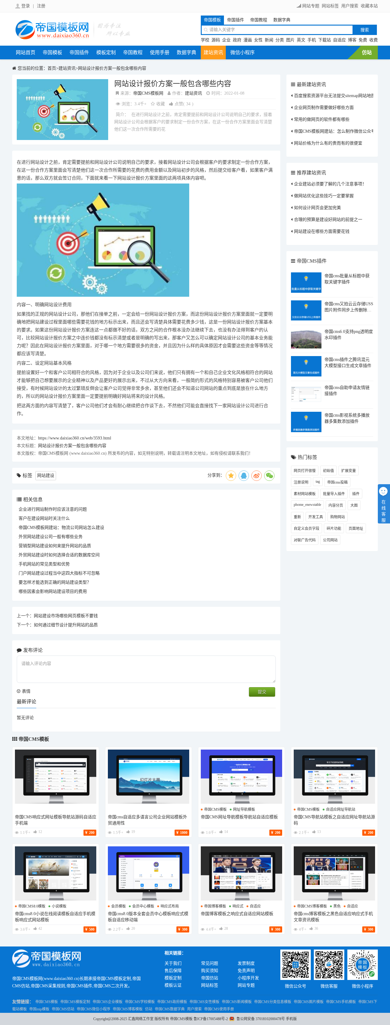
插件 (356, 494)
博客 (352, 40)
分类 (279, 40)
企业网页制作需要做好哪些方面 (324, 107)
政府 (237, 40)
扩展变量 (348, 471)
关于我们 (173, 963)
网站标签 (330, 6)
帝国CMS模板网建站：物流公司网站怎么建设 (61, 527)
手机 (311, 40)
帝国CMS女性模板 (204, 1002)
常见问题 (209, 963)
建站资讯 (213, 52)
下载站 (324, 40)
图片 (290, 40)
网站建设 (45, 475)
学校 (205, 40)
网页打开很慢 (305, 471)
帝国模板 (212, 20)
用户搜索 (349, 6)
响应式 (237, 906)
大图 (354, 505)
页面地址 (356, 528)
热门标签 (307, 457)
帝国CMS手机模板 (341, 1002)
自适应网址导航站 (340, 809)
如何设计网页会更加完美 (317, 207)
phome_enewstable (307, 504)
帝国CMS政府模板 (172, 1002)
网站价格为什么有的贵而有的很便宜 (328, 143)
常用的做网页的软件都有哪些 (321, 119)
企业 (226, 40)
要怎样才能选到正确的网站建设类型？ (55, 582)
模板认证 (173, 985)
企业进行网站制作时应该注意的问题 (53, 509)
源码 (215, 40)
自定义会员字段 (306, 528)
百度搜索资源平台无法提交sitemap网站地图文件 (339, 95)
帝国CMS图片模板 (309, 1002)
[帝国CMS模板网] (73, 38)
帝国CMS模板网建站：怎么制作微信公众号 (334, 131)
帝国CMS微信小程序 (93, 1009)
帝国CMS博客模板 (128, 1009)
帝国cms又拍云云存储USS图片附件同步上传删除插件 (348, 310)
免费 (363, 40)
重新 (297, 517)
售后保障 (173, 970)
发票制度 (246, 963)
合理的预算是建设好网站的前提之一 (328, 219)
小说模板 (59, 906)
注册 (41, 6)
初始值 (328, 471)
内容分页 (335, 505)
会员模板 (118, 906)
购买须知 (209, 970)
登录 (25, 6)
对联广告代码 (305, 540)
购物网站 (337, 517)
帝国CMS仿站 (63, 1009)
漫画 (247, 40)
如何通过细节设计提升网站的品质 (66, 625)
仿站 (367, 52)
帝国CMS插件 (312, 261)
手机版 (291, 1019)
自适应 (339, 40)
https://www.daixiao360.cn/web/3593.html (74, 438)
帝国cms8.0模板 (31, 906)
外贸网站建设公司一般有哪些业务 (51, 536)
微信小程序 (242, 52)
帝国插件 (235, 20)
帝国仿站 (209, 978)
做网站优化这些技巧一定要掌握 (324, 196)
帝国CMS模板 (34, 739)
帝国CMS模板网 (148, 93)
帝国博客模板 (215, 906)
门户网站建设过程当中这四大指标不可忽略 (59, 573)
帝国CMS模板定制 (75, 1002)
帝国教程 (258, 20)
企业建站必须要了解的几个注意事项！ (330, 184)
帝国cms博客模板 (312, 906)
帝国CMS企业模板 (107, 1002)
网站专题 (310, 6)
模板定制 (106, 52)
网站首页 (25, 52)
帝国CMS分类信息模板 (272, 1002)
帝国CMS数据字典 (170, 1009)
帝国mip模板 (39, 1009)
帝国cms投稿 (337, 482)
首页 (52, 68)
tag (318, 481)
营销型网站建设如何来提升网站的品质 (55, 546)
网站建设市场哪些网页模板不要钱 (66, 616)
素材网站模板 (305, 494)
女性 (258, 40)
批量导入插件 (334, 494)
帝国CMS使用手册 (219, 1009)
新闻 (269, 40)
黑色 (337, 906)
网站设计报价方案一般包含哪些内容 (112, 68)
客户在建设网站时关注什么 (44, 518)
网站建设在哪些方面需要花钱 (321, 231)
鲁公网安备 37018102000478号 (260, 1019)
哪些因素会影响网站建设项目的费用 (53, 591)
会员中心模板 (143, 906)
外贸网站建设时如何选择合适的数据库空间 (59, 555)
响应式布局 (170, 906)
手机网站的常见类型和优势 (44, 564)
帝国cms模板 (215, 809)
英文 (301, 40)
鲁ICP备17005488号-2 (210, 1019)
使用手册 (159, 52)
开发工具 (315, 517)
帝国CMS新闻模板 (237, 1002)
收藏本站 (369, 6)
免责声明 (246, 970)
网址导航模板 (244, 809)
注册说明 (301, 482)
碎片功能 (334, 528)
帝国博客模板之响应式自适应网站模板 (237, 913)
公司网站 (330, 540)
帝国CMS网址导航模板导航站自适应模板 (239, 817)
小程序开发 (248, 978)
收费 (373, 40)
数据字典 (281, 20)
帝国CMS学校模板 (140, 1002)
